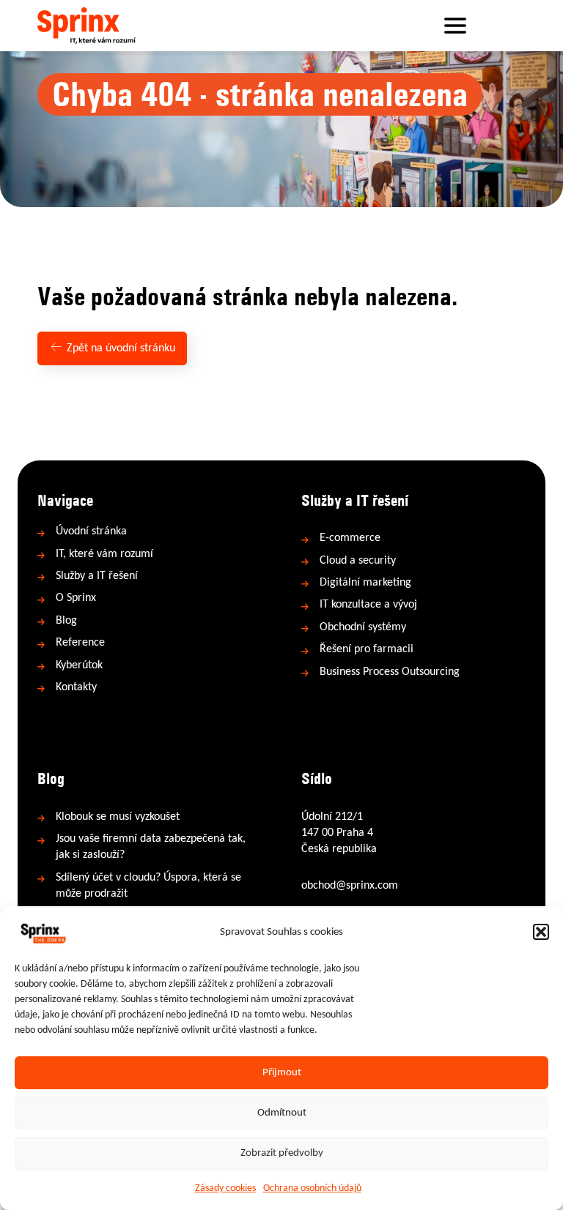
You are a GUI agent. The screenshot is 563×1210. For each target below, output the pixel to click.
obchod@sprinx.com (349, 886)
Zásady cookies (225, 1188)
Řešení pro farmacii (366, 649)
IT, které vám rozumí (104, 554)
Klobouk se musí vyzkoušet (118, 817)
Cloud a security (358, 561)
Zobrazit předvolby (281, 1153)
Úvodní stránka (91, 531)
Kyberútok (79, 665)
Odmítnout (281, 1113)
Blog (66, 621)
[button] (541, 932)
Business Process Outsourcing (390, 672)
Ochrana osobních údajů (312, 1188)
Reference (80, 643)
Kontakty (76, 687)
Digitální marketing (365, 583)
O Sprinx (76, 598)
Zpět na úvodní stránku (119, 348)
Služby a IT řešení (97, 576)
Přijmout (281, 1072)
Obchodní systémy (363, 627)
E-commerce (350, 538)
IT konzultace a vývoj (368, 604)
